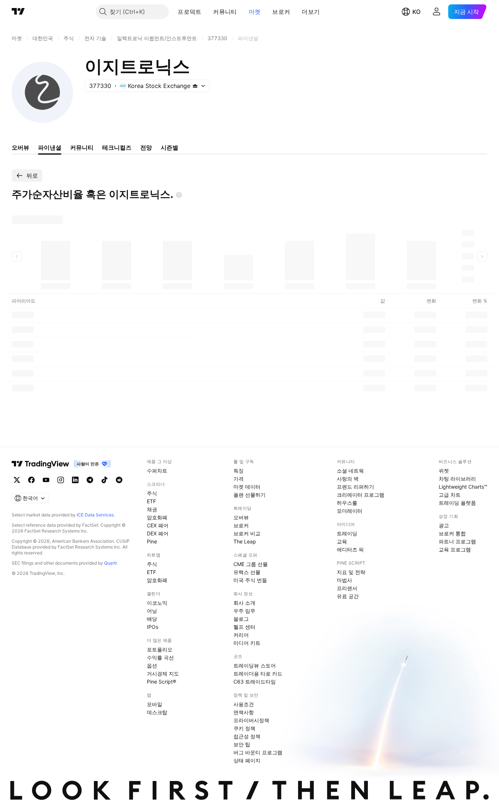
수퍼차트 (157, 471)
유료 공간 (348, 596)
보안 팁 (241, 744)
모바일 (154, 704)
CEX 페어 (157, 525)
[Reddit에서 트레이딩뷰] (119, 480)
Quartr (110, 563)
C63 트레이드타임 (254, 681)
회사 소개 (244, 603)
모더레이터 (349, 511)
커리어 (241, 635)
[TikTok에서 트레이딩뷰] (104, 480)
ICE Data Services (95, 514)
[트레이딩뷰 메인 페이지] (18, 12)
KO (416, 11)
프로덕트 (189, 11)
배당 (152, 619)
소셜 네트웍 (350, 471)
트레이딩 (347, 533)
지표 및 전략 (351, 572)
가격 (238, 479)
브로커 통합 (452, 533)
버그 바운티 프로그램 (257, 752)
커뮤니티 (225, 11)
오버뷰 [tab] (20, 147)
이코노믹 (157, 603)
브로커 (281, 11)
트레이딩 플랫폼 (457, 503)
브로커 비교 (246, 533)
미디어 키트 (246, 643)
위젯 (444, 471)
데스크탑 (157, 712)
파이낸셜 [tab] (49, 147)
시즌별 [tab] (169, 147)
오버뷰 (241, 517)
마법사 (344, 580)
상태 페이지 (246, 760)
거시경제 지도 (163, 673)
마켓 (255, 11)
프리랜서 (347, 588)
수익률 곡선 (160, 657)
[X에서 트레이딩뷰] (17, 480)
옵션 (152, 665)
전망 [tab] (146, 147)
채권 (152, 509)
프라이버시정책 (251, 720)
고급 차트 (450, 495)
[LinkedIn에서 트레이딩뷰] (75, 480)
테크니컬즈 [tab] (117, 147)
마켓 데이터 (246, 487)
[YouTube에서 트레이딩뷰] (46, 480)
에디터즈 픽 (350, 549)
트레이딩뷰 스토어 (254, 665)
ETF (151, 501)
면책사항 (243, 712)
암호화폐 (157, 517)
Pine (152, 541)
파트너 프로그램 (457, 541)
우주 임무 (244, 611)
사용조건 (243, 704)
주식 (152, 493)
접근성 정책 (246, 736)
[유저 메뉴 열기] (436, 11)
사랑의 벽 (348, 479)
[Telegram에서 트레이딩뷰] (90, 480)
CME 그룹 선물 (250, 564)
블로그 (241, 619)
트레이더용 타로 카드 (257, 673)
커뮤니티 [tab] (82, 147)
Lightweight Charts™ (463, 487)
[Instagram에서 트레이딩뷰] (61, 480)
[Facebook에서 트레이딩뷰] (31, 480)
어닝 (152, 611)
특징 (238, 471)
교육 (342, 541)
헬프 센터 (244, 627)
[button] (206, 11)
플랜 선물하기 (249, 495)
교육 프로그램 (455, 549)
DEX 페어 (157, 533)
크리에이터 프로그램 (360, 495)
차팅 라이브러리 (457, 479)
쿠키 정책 (244, 728)
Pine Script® (161, 681)
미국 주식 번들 (250, 580)
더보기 (311, 11)
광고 (444, 525)
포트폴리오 (159, 649)
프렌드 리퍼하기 (355, 487)
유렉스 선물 (246, 572)
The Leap (244, 541)
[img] (195, 85)
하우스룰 (347, 503)
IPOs (152, 627)
